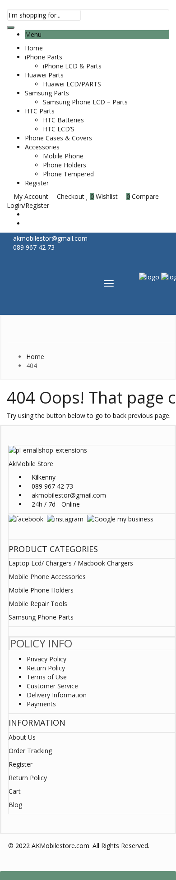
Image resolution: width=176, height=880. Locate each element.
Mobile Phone (63, 156)
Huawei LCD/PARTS (72, 84)
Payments (41, 704)
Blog (15, 804)
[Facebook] (26, 518)
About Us (22, 737)
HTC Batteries (63, 120)
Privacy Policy (46, 659)
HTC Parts (40, 111)
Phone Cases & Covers (58, 138)
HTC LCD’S (58, 129)
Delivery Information (57, 695)
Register (37, 183)
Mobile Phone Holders (41, 590)
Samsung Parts (47, 93)
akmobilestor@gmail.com (69, 495)
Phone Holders (64, 165)
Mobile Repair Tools (38, 603)
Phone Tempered (68, 174)
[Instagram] (65, 518)
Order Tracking (30, 750)
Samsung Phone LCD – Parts (85, 102)
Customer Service (52, 686)
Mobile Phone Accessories (47, 576)
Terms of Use (47, 677)
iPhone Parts (43, 57)
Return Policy (46, 668)
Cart (15, 791)
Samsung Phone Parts (41, 617)
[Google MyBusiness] (120, 518)
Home (34, 48)
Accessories (42, 147)
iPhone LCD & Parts (72, 66)
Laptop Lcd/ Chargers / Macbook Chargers (71, 563)
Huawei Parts (44, 75)
